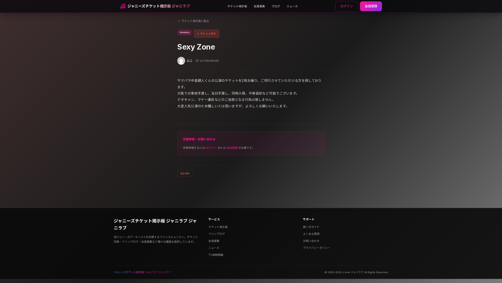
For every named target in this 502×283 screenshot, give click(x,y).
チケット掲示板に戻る (195, 21)
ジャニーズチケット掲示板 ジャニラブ (158, 6)
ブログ (276, 6)
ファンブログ (216, 233)
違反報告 (185, 173)
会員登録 (371, 6)
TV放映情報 (215, 254)
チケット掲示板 (237, 6)
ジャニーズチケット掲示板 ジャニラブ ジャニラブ (155, 224)
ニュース (292, 6)
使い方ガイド (311, 227)
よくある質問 (311, 233)
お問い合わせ (311, 241)
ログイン (346, 6)
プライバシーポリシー (316, 247)
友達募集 (259, 6)
